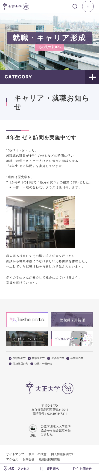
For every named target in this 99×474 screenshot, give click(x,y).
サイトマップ (15, 454)
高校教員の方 (20, 363)
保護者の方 (57, 358)
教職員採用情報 (49, 459)
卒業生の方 (76, 358)
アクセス (12, 459)
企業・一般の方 (43, 363)
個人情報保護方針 (63, 454)
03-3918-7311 (57, 413)
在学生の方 (38, 358)
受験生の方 (19, 358)
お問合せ (29, 459)
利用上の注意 (38, 454)
